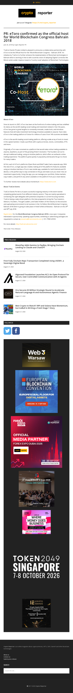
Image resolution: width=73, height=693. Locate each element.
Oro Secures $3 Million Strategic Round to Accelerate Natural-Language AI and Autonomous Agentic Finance (41, 291)
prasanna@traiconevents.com (31, 219)
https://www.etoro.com (48, 182)
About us (6, 655)
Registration (8, 214)
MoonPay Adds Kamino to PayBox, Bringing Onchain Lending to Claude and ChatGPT (39, 246)
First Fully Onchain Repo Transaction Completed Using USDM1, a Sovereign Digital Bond (34, 261)
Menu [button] (38, 2)
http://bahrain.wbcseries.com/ (26, 224)
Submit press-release (10, 659)
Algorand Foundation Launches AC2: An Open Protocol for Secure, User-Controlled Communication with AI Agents (42, 275)
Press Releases (16, 229)
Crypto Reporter (36, 13)
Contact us (7, 657)
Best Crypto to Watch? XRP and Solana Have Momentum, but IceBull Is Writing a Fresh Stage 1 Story (41, 306)
